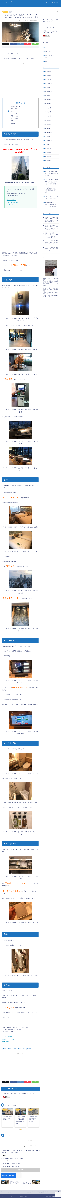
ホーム (46, 2)
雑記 (46, 61)
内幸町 (29, 1048)
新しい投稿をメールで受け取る (12, 1166)
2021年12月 (48, 132)
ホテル (5, 1048)
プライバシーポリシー (8, 1196)
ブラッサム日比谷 (22, 1048)
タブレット (14, 113)
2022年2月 (48, 124)
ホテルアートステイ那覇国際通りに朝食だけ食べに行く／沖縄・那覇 (51, 182)
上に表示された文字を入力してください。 (13, 1158)
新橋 (10, 1048)
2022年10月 (48, 91)
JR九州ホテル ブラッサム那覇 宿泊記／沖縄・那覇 (51, 190)
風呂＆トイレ (15, 116)
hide (23, 102)
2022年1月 (48, 128)
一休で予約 (10, 204)
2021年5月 (48, 160)
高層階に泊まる (15, 106)
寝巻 (12, 121)
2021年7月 (48, 152)
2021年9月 (48, 144)
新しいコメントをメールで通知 (12, 1163)
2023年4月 (48, 71)
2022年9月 (48, 95)
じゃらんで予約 (11, 200)
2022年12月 (48, 83)
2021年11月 (48, 136)
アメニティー (15, 118)
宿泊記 (15, 1048)
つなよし (48, 229)
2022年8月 (48, 100)
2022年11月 (48, 87)
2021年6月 (48, 156)
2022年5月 (48, 112)
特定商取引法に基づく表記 (21, 1196)
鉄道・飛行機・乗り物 (50, 56)
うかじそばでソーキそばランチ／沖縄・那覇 (51, 197)
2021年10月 (48, 140)
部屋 (12, 111)
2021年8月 (48, 148)
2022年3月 (48, 120)
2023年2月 (48, 79)
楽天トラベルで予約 (13, 202)
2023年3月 (48, 75)
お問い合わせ (54, 2)
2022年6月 (48, 108)
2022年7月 (48, 104)
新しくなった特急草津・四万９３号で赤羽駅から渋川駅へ (51, 173)
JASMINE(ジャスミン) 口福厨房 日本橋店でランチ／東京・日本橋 (51, 204)
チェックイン (15, 108)
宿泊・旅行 (5, 11)
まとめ (13, 123)
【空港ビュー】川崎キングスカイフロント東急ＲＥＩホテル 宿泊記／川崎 (51, 219)
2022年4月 (48, 116)
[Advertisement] (20, 79)
